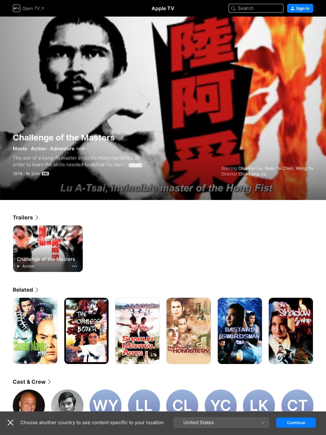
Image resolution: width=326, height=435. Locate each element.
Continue (296, 422)
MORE (135, 165)
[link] (26, 217)
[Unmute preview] (308, 29)
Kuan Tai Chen (279, 168)
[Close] (10, 422)
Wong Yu (304, 168)
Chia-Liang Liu (252, 173)
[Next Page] (319, 331)
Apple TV (163, 8)
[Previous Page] (6, 331)
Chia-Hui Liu (250, 168)
